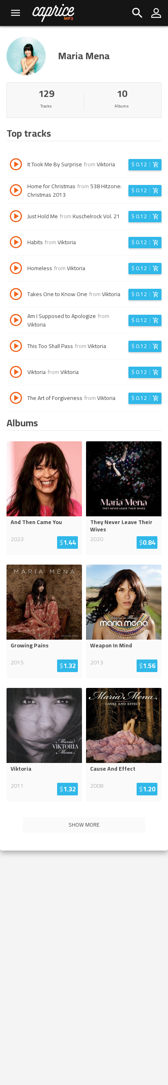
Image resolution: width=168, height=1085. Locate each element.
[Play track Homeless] (16, 269)
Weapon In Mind (111, 645)
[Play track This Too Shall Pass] (16, 347)
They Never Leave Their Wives (121, 525)
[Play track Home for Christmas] (16, 191)
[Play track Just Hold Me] (16, 217)
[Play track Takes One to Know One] (16, 295)
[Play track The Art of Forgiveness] (16, 399)
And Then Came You (36, 522)
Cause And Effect (112, 768)
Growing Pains (30, 645)
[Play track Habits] (16, 243)
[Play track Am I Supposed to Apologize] (16, 321)
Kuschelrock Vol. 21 (96, 216)
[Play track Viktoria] (16, 373)
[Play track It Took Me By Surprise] (16, 165)
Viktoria (106, 164)
